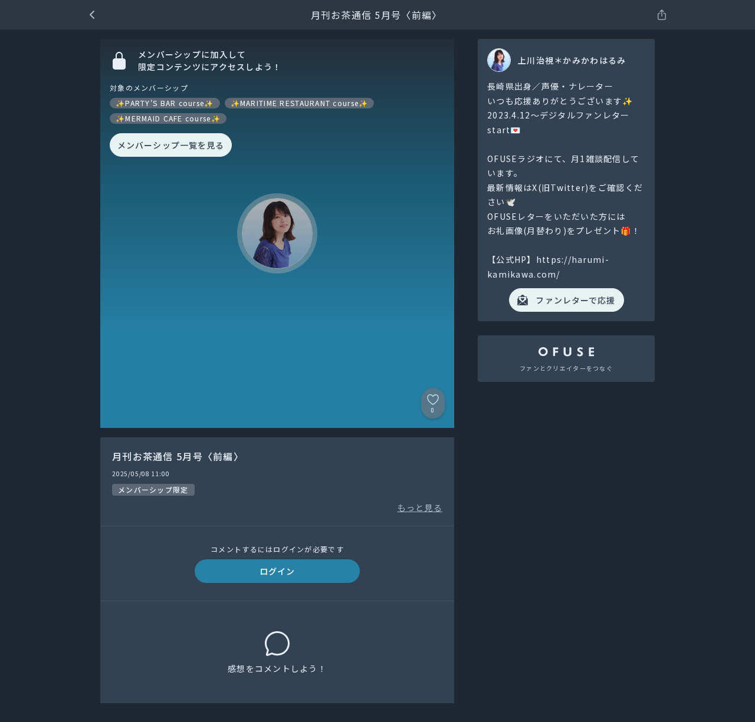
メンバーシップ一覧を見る (170, 145)
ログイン (277, 571)
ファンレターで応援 (575, 300)
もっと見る (420, 507)
